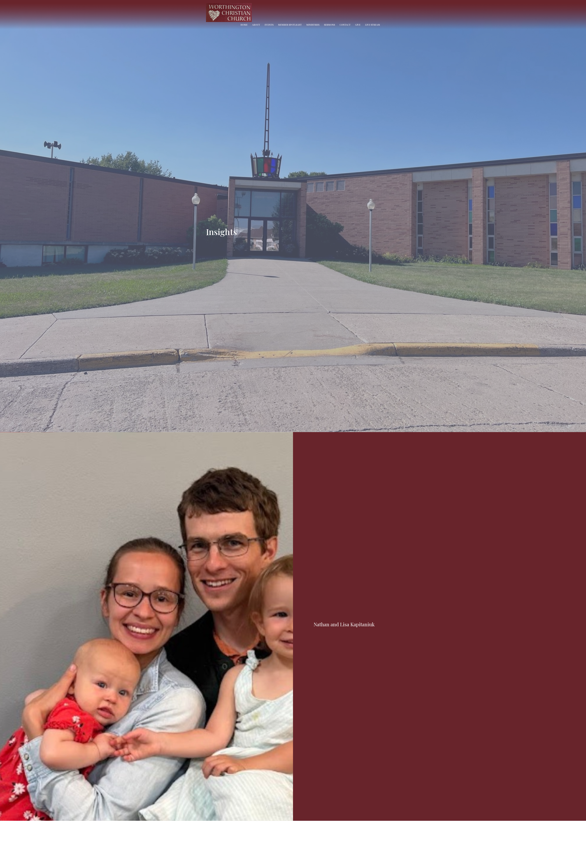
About (256, 24)
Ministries (312, 24)
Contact (345, 24)
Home (244, 24)
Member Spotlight (290, 24)
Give (357, 24)
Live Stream (372, 24)
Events (269, 24)
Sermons (329, 24)
